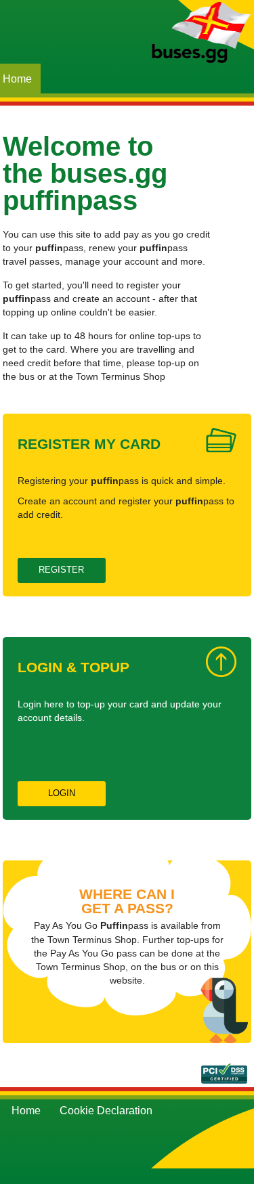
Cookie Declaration (106, 1110)
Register (61, 570)
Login (61, 793)
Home (26, 1110)
